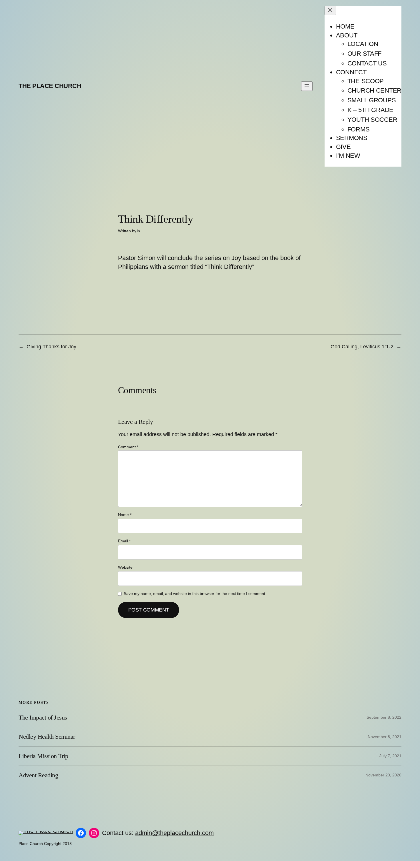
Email (124, 541)
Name (124, 514)
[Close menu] (330, 10)
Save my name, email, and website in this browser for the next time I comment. (195, 593)
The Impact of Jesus (43, 717)
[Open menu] (307, 86)
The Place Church (50, 85)
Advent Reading (38, 775)
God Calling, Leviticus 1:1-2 (362, 346)
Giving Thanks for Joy (51, 346)
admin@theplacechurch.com (174, 832)
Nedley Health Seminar (47, 736)
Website (125, 567)
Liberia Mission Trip (43, 756)
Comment (128, 447)
